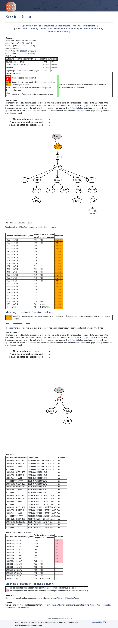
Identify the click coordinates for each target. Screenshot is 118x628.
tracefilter (13, 328)
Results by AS (75, 29)
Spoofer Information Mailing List (54, 605)
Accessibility (97, 622)
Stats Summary (30, 29)
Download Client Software (57, 26)
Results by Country (93, 29)
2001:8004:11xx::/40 (28, 51)
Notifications (89, 26)
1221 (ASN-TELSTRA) (26, 46)
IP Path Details (75, 108)
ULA (24, 65)
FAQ (74, 26)
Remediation (60, 29)
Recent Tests (46, 29)
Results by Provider (58, 31)
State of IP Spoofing (66, 598)
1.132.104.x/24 (26, 43)
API (79, 26)
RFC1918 (17, 65)
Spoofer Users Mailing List (100, 605)
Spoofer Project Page (32, 26)
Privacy (106, 622)
